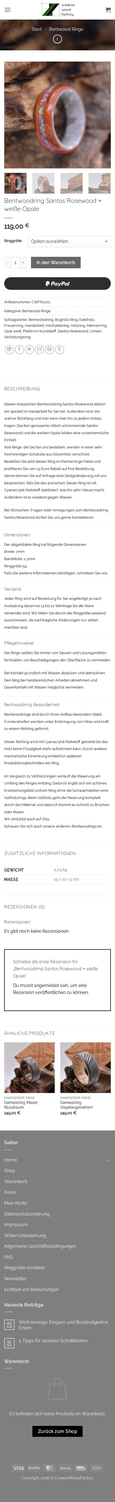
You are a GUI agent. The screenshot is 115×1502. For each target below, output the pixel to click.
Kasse (10, 1192)
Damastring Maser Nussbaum (21, 1105)
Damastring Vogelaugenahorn (76, 1105)
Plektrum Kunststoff (39, 331)
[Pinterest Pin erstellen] (49, 349)
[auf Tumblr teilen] (59, 349)
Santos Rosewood (73, 331)
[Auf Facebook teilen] (19, 349)
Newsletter (15, 1278)
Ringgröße (13, 241)
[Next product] (57, 39)
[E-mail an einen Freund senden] (39, 349)
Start (37, 29)
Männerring (97, 325)
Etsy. (45, 819)
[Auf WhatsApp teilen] (9, 349)
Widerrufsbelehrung (25, 1235)
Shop (9, 1170)
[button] (7, 10)
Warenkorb (15, 1181)
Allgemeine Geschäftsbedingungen (40, 1246)
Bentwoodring (41, 320)
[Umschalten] (107, 1160)
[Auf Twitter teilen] (29, 349)
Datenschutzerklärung (27, 1214)
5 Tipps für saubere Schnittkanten (53, 1340)
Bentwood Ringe (66, 29)
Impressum (16, 1224)
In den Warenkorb (56, 262)
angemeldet (46, 985)
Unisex (96, 331)
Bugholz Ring (66, 320)
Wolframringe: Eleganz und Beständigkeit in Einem (63, 1325)
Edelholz (86, 320)
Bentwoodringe (84, 826)
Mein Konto (15, 1203)
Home (10, 1160)
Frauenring (13, 325)
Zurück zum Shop (57, 1431)
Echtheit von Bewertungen (31, 1289)
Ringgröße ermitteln (24, 1267)
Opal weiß (12, 331)
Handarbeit (34, 325)
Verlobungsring (17, 337)
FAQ (8, 1257)
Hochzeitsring (57, 325)
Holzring (78, 325)
